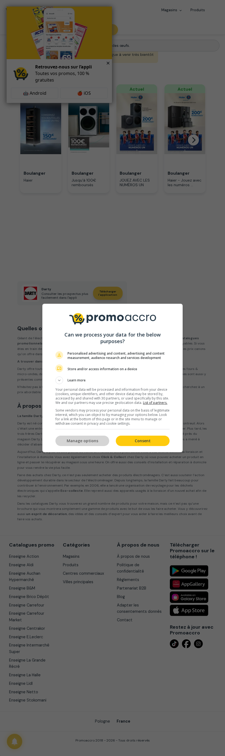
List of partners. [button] (155, 402)
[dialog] (112, 378)
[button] (112, 380)
